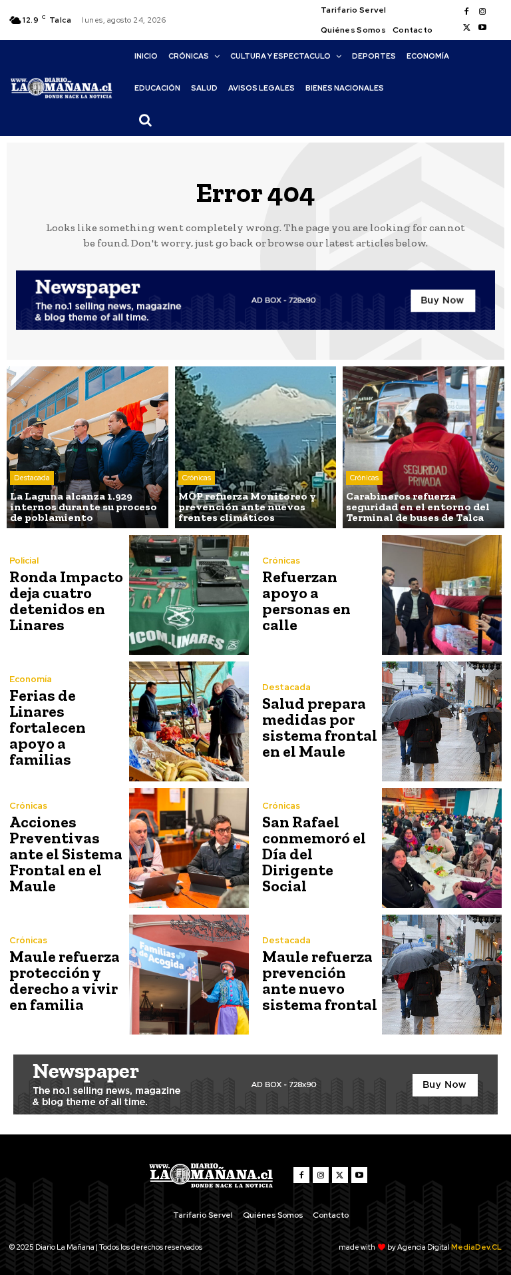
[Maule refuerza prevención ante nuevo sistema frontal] (442, 975)
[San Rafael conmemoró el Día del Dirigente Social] (442, 848)
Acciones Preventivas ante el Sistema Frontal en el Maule (65, 853)
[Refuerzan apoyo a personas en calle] (442, 595)
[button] (145, 120)
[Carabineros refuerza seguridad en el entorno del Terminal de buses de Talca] (423, 447)
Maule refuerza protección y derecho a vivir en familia (64, 980)
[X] (466, 28)
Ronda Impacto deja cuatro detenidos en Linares (66, 600)
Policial (24, 560)
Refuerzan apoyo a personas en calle (306, 600)
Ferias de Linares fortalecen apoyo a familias (47, 727)
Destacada (32, 477)
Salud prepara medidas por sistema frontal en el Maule (319, 727)
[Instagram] (482, 12)
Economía (30, 679)
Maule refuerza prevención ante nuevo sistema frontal (319, 980)
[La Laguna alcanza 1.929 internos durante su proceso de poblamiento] (87, 447)
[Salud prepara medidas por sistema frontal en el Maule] (442, 721)
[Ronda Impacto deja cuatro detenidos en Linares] (189, 595)
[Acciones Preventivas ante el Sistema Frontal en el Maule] (189, 848)
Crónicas (196, 477)
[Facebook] (466, 12)
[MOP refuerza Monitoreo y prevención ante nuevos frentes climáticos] (256, 447)
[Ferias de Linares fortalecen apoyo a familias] (189, 721)
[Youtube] (482, 28)
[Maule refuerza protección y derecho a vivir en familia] (189, 975)
